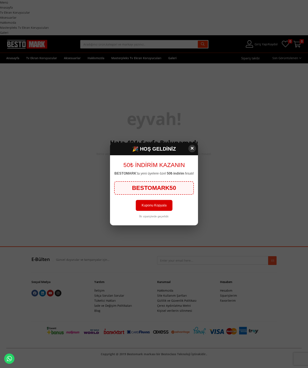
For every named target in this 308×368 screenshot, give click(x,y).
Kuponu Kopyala (154, 205)
